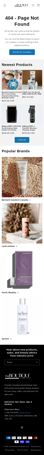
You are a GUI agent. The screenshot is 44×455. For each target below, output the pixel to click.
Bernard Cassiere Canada (15, 200)
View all (22, 140)
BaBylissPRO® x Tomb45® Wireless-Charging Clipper (29, 128)
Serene (5, 339)
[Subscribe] (36, 362)
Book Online (25, 413)
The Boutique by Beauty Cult (19, 446)
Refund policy (36, 446)
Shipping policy (36, 450)
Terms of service (22, 450)
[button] (4, 5)
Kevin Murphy (9, 292)
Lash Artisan (8, 246)
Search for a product (22, 52)
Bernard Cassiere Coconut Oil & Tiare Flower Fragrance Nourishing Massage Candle (12, 95)
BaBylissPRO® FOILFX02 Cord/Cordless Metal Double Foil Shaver (11, 128)
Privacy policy (10, 450)
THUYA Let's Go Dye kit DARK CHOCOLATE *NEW (32, 93)
